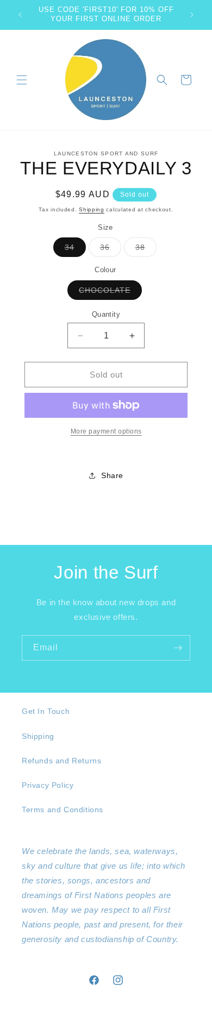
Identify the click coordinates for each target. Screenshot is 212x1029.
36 (110, 249)
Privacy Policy (47, 785)
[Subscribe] (178, 648)
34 (75, 249)
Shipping (91, 209)
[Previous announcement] (20, 15)
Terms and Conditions (62, 809)
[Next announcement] (192, 15)
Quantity (106, 314)
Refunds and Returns (61, 760)
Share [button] (112, 475)
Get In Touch (46, 711)
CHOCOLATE (110, 292)
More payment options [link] (106, 431)
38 (146, 249)
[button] (22, 80)
